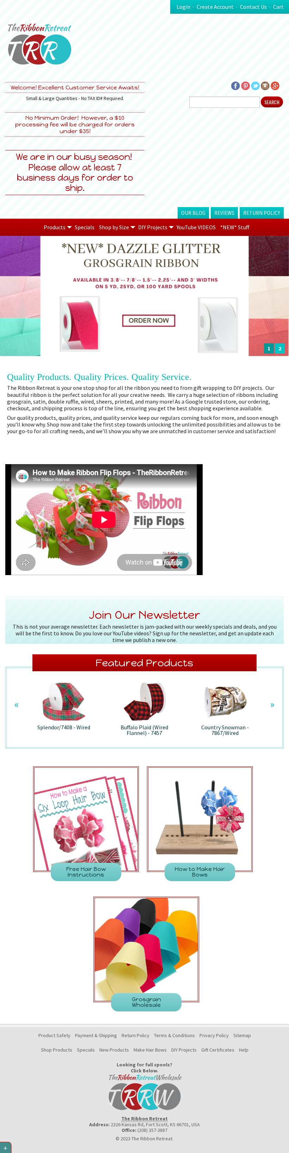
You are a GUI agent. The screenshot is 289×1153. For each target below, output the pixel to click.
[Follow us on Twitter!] (255, 85)
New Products (114, 1050)
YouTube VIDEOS (196, 227)
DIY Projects (184, 1050)
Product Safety (54, 1035)
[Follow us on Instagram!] (265, 85)
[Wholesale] (144, 1091)
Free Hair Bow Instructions (86, 872)
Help (243, 1050)
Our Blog (193, 213)
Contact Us (253, 6)
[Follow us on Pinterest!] (245, 85)
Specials (84, 227)
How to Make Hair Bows (200, 872)
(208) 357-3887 (152, 1130)
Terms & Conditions (174, 1035)
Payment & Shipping (96, 1035)
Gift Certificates (217, 1050)
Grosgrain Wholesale (146, 1002)
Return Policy (261, 213)
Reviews (224, 213)
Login (183, 6)
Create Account (215, 6)
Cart (278, 6)
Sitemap (242, 1035)
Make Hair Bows (150, 1050)
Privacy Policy (214, 1035)
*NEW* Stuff (234, 227)
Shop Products (56, 1050)
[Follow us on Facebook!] (235, 85)
